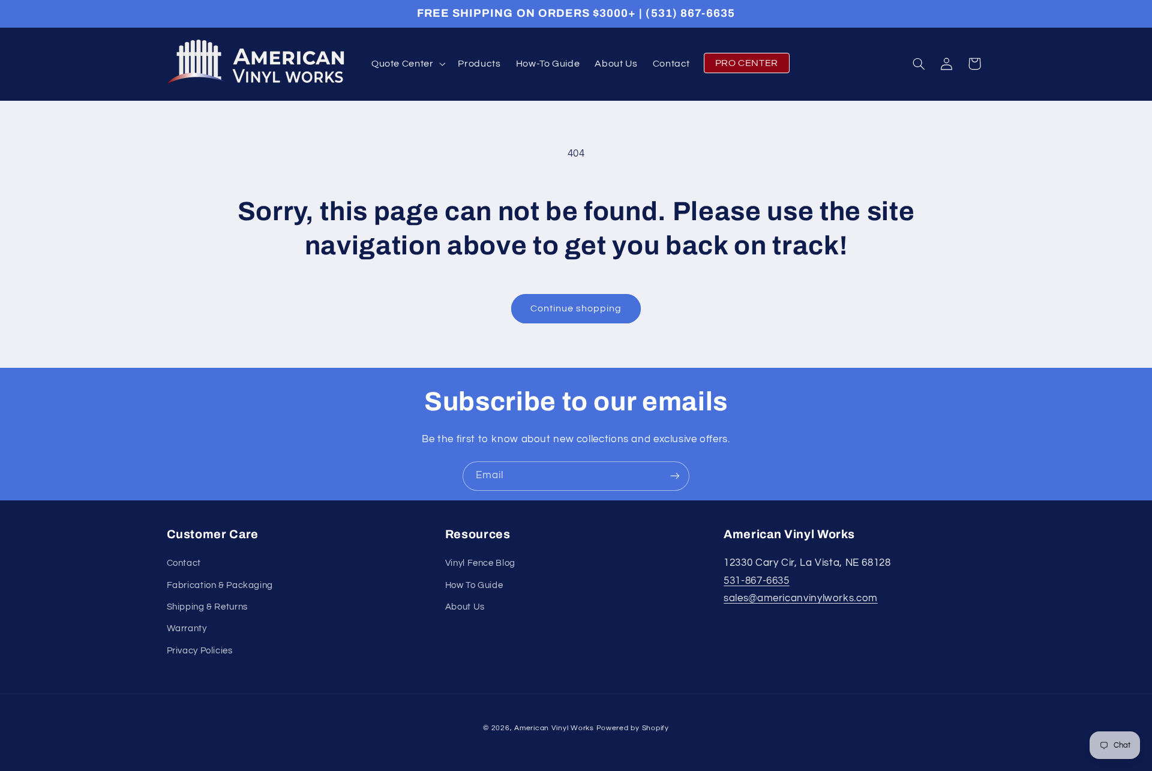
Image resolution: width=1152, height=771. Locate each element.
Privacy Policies (200, 650)
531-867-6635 (757, 580)
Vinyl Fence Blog (480, 563)
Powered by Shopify (632, 728)
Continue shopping (576, 308)
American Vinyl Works (554, 728)
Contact (184, 563)
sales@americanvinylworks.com (801, 598)
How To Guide (474, 585)
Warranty (187, 629)
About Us (465, 606)
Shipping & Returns (207, 606)
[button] (407, 63)
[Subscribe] (675, 476)
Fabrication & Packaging (220, 585)
